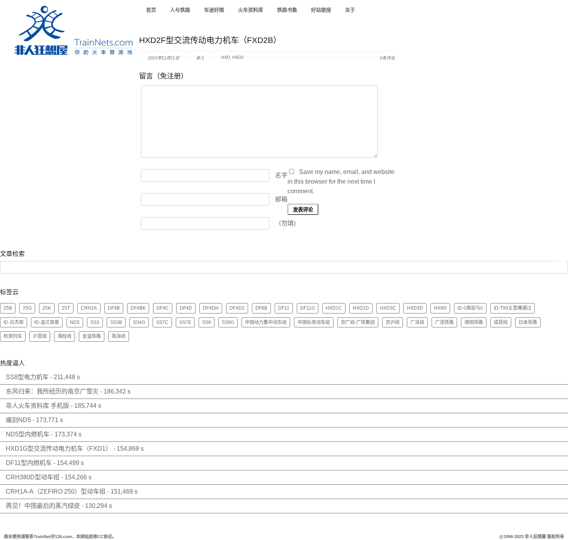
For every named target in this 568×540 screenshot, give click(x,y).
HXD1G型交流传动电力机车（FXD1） (59, 448)
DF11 (283, 308)
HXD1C (334, 308)
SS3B (116, 322)
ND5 (75, 322)
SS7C (162, 322)
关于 (350, 10)
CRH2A (89, 308)
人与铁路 (180, 10)
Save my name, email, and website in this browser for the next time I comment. (341, 181)
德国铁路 (473, 322)
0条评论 (387, 58)
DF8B (261, 308)
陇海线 (119, 336)
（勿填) (285, 223)
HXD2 (237, 57)
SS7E (185, 322)
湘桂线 (64, 336)
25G (27, 308)
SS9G (228, 322)
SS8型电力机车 (27, 377)
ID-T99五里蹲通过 (512, 308)
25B (7, 308)
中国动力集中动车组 (266, 322)
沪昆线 (40, 336)
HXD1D (361, 308)
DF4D (186, 308)
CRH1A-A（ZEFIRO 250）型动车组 (55, 491)
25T (66, 308)
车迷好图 (214, 10)
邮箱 (281, 199)
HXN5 (440, 308)
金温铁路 (91, 336)
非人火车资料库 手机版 (37, 405)
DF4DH (211, 308)
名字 (281, 175)
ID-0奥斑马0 (470, 308)
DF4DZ (237, 308)
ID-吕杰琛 (13, 322)
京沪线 (393, 322)
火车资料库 (250, 10)
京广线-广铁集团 (358, 322)
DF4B (114, 308)
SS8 (206, 322)
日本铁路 (528, 322)
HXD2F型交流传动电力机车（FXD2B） (210, 40)
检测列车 (12, 336)
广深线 (417, 322)
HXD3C (388, 308)
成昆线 (501, 322)
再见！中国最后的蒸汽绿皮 (43, 506)
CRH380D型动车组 (33, 477)
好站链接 (321, 10)
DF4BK (138, 308)
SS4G (139, 322)
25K (47, 308)
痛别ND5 (18, 420)
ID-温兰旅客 (46, 322)
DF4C (162, 308)
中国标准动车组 (314, 322)
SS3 (94, 322)
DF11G (307, 308)
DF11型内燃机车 (29, 463)
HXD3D (415, 308)
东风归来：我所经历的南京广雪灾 (52, 391)
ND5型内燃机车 (27, 434)
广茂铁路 (444, 322)
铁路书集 (287, 10)
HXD (225, 57)
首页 (151, 10)
